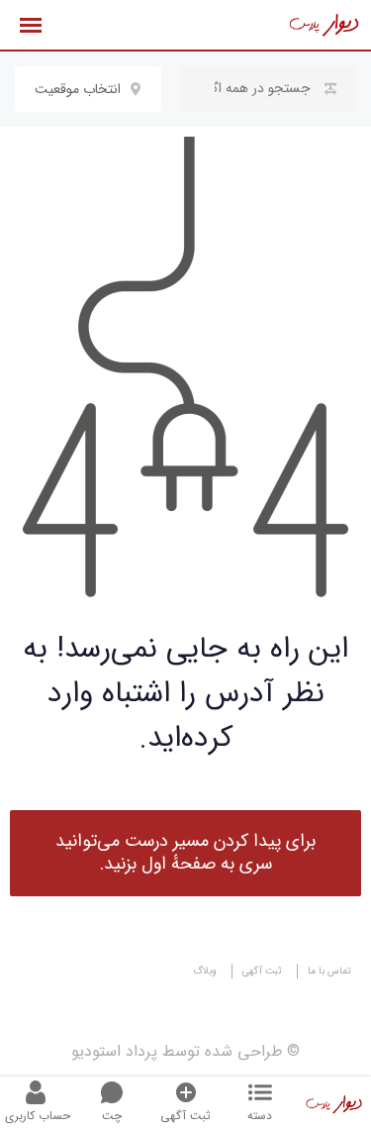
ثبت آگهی (262, 971)
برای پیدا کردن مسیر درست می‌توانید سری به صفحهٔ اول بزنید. (185, 852)
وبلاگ (205, 971)
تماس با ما (329, 971)
